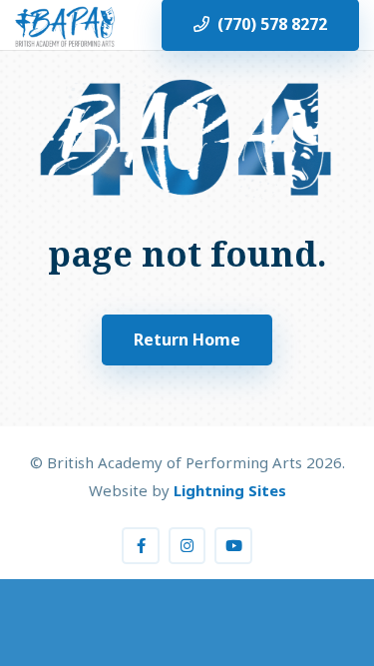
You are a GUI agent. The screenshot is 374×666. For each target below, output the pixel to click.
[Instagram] (187, 546)
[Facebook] (141, 546)
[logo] (65, 25)
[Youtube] (233, 546)
